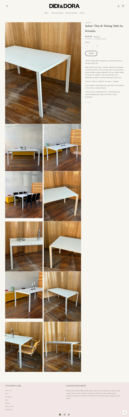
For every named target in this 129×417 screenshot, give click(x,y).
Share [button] (89, 102)
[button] (7, 6)
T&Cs (6, 400)
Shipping (94, 38)
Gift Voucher (8, 397)
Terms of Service (9, 406)
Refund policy (9, 409)
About (6, 393)
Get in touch (8, 390)
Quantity (87, 42)
